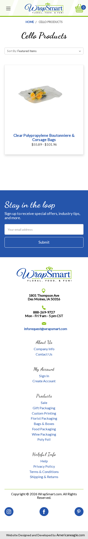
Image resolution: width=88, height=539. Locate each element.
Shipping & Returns (44, 477)
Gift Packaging (44, 408)
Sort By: (12, 51)
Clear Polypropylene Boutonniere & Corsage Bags (44, 137)
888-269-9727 (44, 312)
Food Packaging (44, 429)
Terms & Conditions (44, 472)
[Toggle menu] (8, 8)
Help (44, 461)
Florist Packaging (44, 418)
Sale (44, 403)
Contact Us (44, 354)
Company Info (44, 349)
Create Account (44, 381)
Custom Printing (44, 413)
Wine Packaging (44, 434)
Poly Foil (44, 439)
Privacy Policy (44, 466)
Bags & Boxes (44, 424)
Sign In (44, 376)
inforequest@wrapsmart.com (45, 329)
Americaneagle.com (70, 535)
